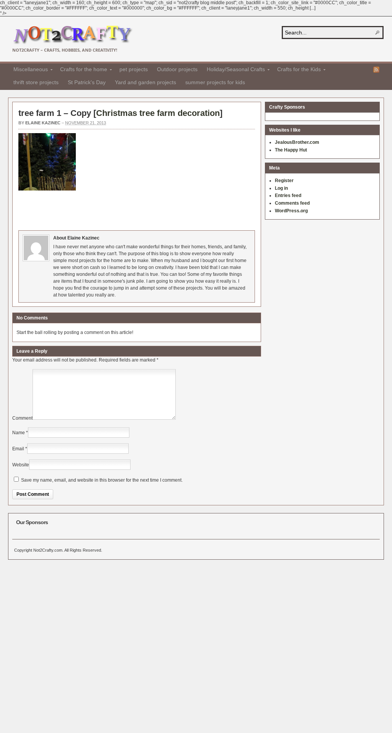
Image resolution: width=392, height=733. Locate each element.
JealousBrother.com (297, 142)
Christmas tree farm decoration (158, 113)
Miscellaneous (28, 70)
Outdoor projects (177, 69)
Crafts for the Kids (297, 70)
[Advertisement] (157, 209)
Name (18, 432)
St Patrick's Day (87, 82)
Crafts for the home (81, 70)
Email (18, 448)
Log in (281, 188)
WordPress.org (291, 210)
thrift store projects (36, 82)
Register (284, 180)
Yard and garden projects (145, 82)
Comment (22, 418)
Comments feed (292, 203)
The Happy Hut (291, 150)
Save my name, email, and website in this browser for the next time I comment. (102, 480)
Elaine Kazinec (42, 123)
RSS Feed (376, 70)
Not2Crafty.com (72, 35)
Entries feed (288, 195)
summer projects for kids (215, 82)
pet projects (133, 69)
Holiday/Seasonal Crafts (233, 70)
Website (20, 464)
